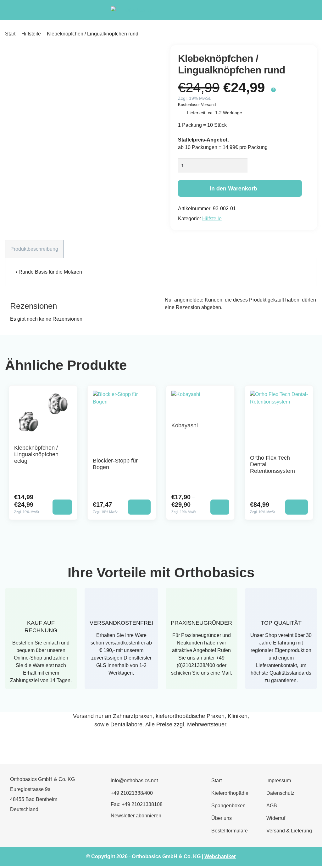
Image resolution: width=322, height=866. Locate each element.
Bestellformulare (229, 830)
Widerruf (275, 818)
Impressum (278, 780)
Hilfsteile (31, 33)
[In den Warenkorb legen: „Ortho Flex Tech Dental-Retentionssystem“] (296, 507)
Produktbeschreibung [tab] (34, 249)
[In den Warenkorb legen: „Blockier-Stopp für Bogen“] (139, 507)
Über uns (221, 818)
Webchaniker (220, 856)
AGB (271, 805)
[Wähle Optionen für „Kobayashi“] (219, 507)
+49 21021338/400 (132, 793)
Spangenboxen (228, 805)
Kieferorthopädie (229, 793)
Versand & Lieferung (289, 830)
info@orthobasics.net (134, 780)
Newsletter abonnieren (136, 815)
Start (10, 33)
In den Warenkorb (233, 188)
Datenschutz (280, 793)
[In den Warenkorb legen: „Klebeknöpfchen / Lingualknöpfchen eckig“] (62, 507)
